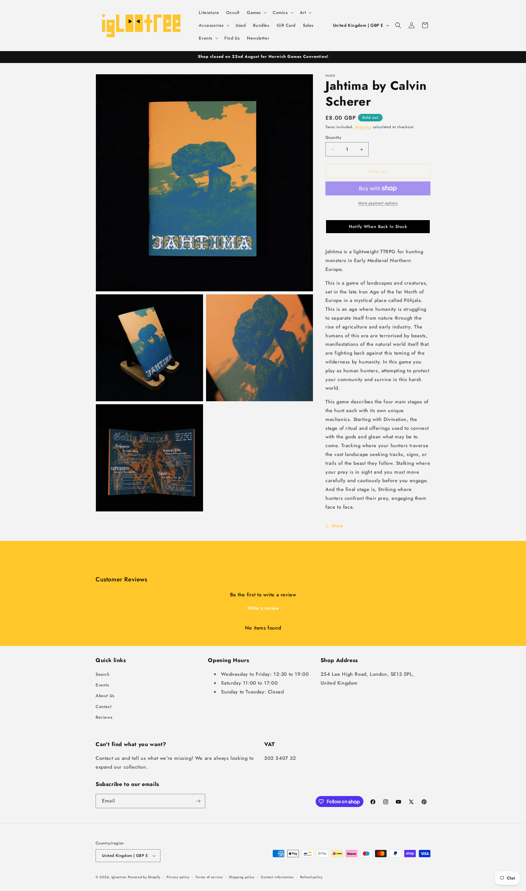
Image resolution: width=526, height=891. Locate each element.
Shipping (363, 127)
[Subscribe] (198, 801)
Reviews (104, 717)
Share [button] (337, 526)
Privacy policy (178, 877)
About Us (105, 696)
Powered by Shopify (144, 877)
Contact (103, 706)
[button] (256, 12)
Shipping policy (241, 877)
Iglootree (118, 877)
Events (102, 685)
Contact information (277, 877)
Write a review (263, 608)
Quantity (333, 137)
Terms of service (209, 877)
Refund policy (311, 877)
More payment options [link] (378, 203)
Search (103, 674)
